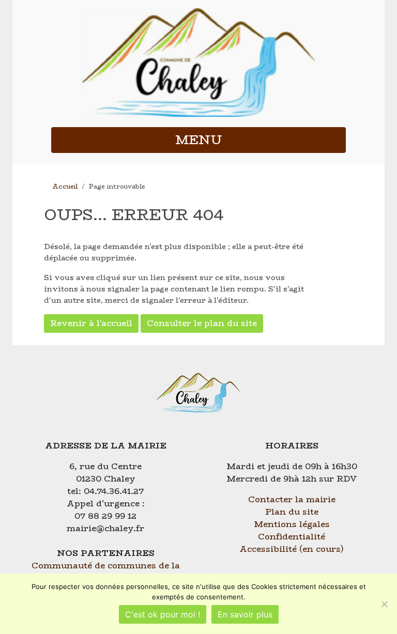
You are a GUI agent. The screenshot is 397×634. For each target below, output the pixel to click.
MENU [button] (198, 139)
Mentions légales (292, 524)
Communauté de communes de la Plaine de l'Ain (106, 571)
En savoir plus (245, 614)
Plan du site (291, 511)
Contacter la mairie (291, 499)
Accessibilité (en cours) (291, 549)
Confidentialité (291, 536)
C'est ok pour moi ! (162, 614)
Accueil (65, 186)
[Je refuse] (384, 604)
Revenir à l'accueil (91, 323)
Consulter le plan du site (202, 323)
